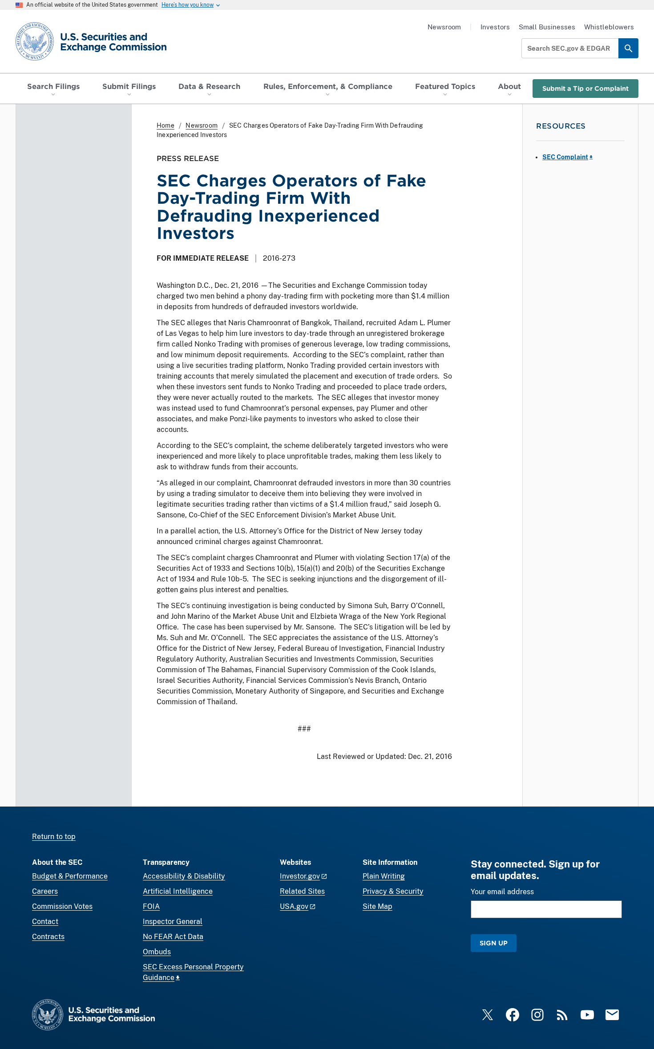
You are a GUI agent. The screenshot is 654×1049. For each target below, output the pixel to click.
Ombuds (157, 952)
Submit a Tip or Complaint (585, 88)
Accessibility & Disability (184, 876)
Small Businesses (547, 27)
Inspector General (172, 921)
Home (165, 125)
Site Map (377, 906)
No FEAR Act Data (173, 936)
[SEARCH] (628, 48)
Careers (45, 891)
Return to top (54, 836)
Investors (495, 27)
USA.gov (294, 906)
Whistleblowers (609, 27)
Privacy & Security (393, 891)
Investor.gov (300, 876)
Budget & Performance (70, 876)
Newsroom (444, 27)
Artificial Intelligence (178, 891)
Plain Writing (384, 876)
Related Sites (302, 891)
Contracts (48, 936)
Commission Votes (62, 906)
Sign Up (494, 943)
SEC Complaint (565, 157)
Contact (45, 921)
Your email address (502, 892)
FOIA (151, 906)
